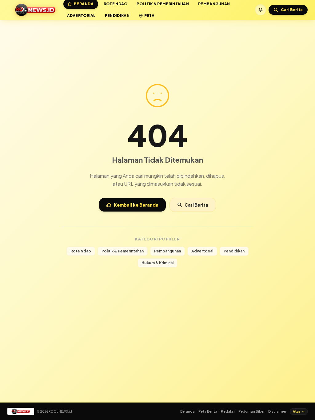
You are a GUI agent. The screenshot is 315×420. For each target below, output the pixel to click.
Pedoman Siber (251, 411)
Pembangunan (167, 251)
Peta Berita (207, 411)
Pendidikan (117, 15)
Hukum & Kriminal (157, 262)
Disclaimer (277, 411)
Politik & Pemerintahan (123, 251)
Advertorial (81, 15)
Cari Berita (196, 205)
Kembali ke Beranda (136, 205)
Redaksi (228, 411)
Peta (149, 15)
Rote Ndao (80, 251)
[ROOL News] (35, 10)
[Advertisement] (157, 36)
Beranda (187, 411)
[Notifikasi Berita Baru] (260, 9)
